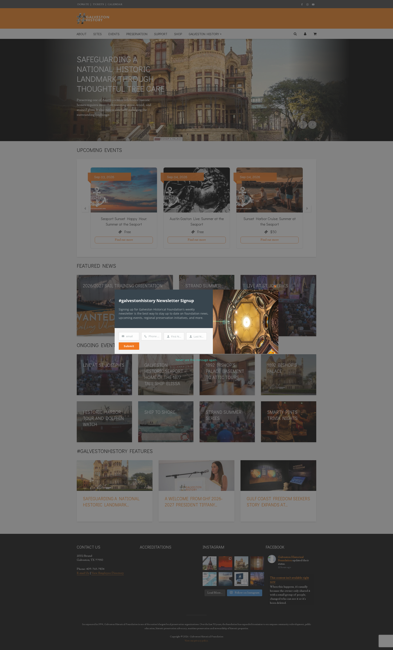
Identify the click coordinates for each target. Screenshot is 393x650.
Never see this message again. (196, 360)
